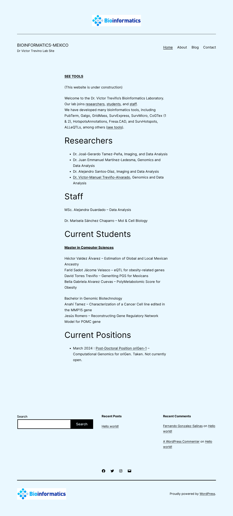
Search (22, 416)
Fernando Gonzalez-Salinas (183, 426)
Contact (209, 47)
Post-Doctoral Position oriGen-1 (121, 348)
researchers (95, 104)
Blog (195, 47)
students (114, 104)
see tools (114, 127)
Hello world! (110, 426)
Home (168, 47)
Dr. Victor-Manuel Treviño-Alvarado (101, 177)
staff (133, 104)
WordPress (207, 494)
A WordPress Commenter (181, 441)
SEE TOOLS (73, 76)
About (182, 47)
